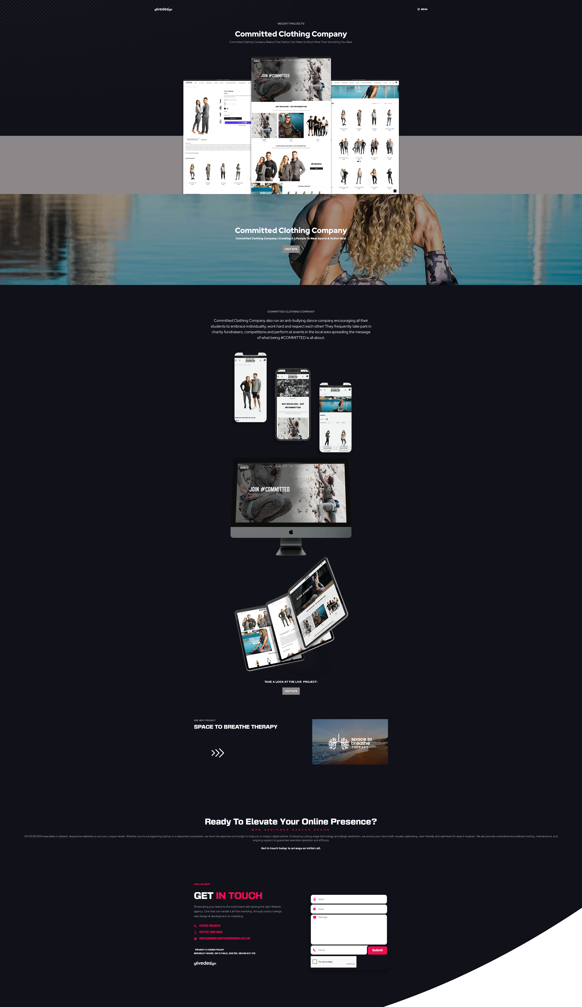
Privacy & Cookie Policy (209, 950)
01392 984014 (210, 926)
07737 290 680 (210, 932)
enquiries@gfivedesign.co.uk (224, 938)
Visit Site (291, 249)
